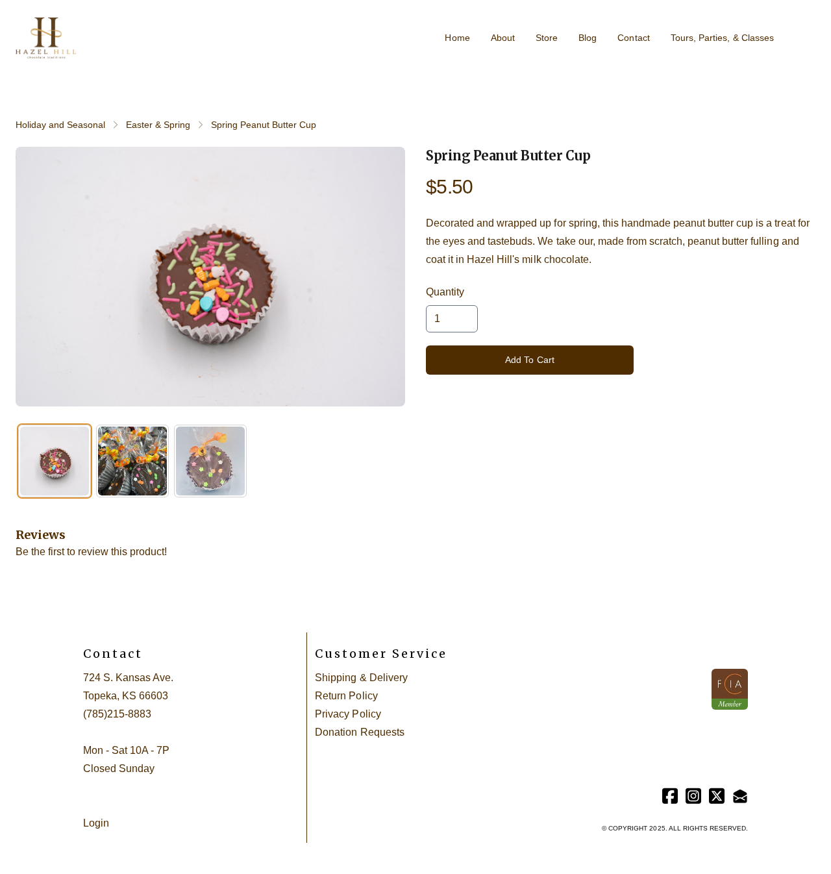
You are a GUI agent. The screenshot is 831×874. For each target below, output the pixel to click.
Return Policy (346, 695)
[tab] (54, 461)
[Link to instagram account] (693, 796)
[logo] (46, 38)
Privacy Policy (347, 713)
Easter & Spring (158, 124)
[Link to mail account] (740, 796)
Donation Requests (359, 732)
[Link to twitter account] (717, 796)
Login (96, 823)
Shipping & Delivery (361, 677)
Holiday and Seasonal (60, 124)
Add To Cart (530, 360)
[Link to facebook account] (670, 796)
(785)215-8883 (117, 713)
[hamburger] (91, 30)
